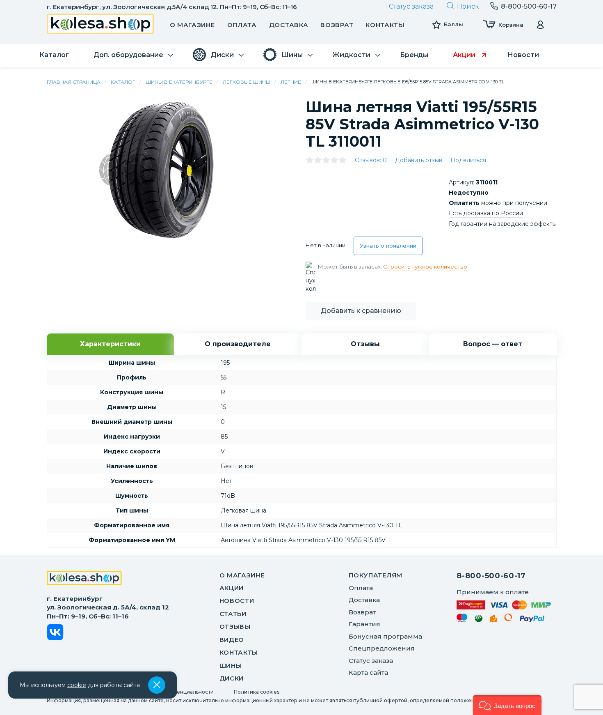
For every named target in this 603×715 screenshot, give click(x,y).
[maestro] (462, 619)
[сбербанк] (479, 620)
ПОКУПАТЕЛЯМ (375, 575)
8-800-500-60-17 (491, 575)
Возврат (336, 25)
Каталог (123, 82)
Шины (230, 665)
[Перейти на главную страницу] (100, 25)
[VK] (55, 633)
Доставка (288, 25)
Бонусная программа (385, 636)
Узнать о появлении (388, 245)
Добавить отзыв (418, 160)
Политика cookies (256, 692)
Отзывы (235, 626)
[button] (507, 705)
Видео (231, 640)
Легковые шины (246, 82)
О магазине (192, 25)
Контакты (384, 25)
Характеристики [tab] (110, 344)
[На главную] (84, 579)
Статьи (233, 614)
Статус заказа (411, 6)
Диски (231, 678)
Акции (231, 588)
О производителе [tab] (238, 344)
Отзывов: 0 (371, 160)
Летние (291, 82)
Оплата (242, 25)
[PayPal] (532, 620)
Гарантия (364, 624)
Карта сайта (368, 672)
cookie (76, 685)
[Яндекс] (493, 620)
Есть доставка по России (486, 213)
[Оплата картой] (504, 604)
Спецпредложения (382, 648)
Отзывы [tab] (365, 344)
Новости (236, 601)
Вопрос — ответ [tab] (492, 344)
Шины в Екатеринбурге (179, 82)
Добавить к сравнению (361, 311)
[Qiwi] (508, 619)
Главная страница (73, 82)
